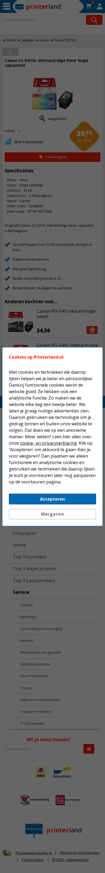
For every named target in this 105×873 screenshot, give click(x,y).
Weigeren (52, 514)
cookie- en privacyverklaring (48, 443)
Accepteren (52, 499)
